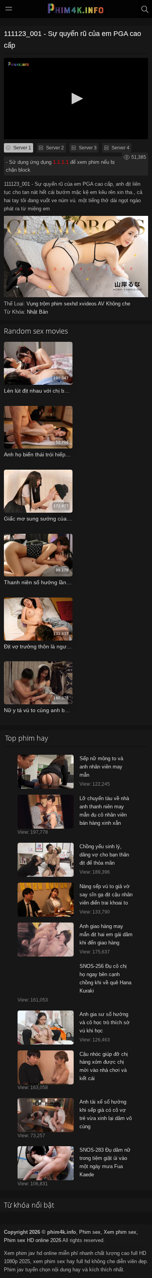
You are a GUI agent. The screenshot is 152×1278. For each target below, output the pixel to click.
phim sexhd (65, 304)
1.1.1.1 (61, 162)
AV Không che (114, 304)
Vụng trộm (39, 304)
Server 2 (54, 148)
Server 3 (87, 148)
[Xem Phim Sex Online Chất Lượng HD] (76, 10)
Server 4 (119, 148)
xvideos (88, 304)
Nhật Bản (37, 312)
